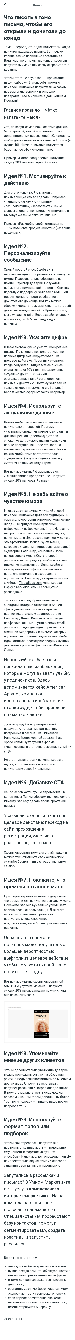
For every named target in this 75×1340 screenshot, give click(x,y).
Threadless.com (30, 583)
